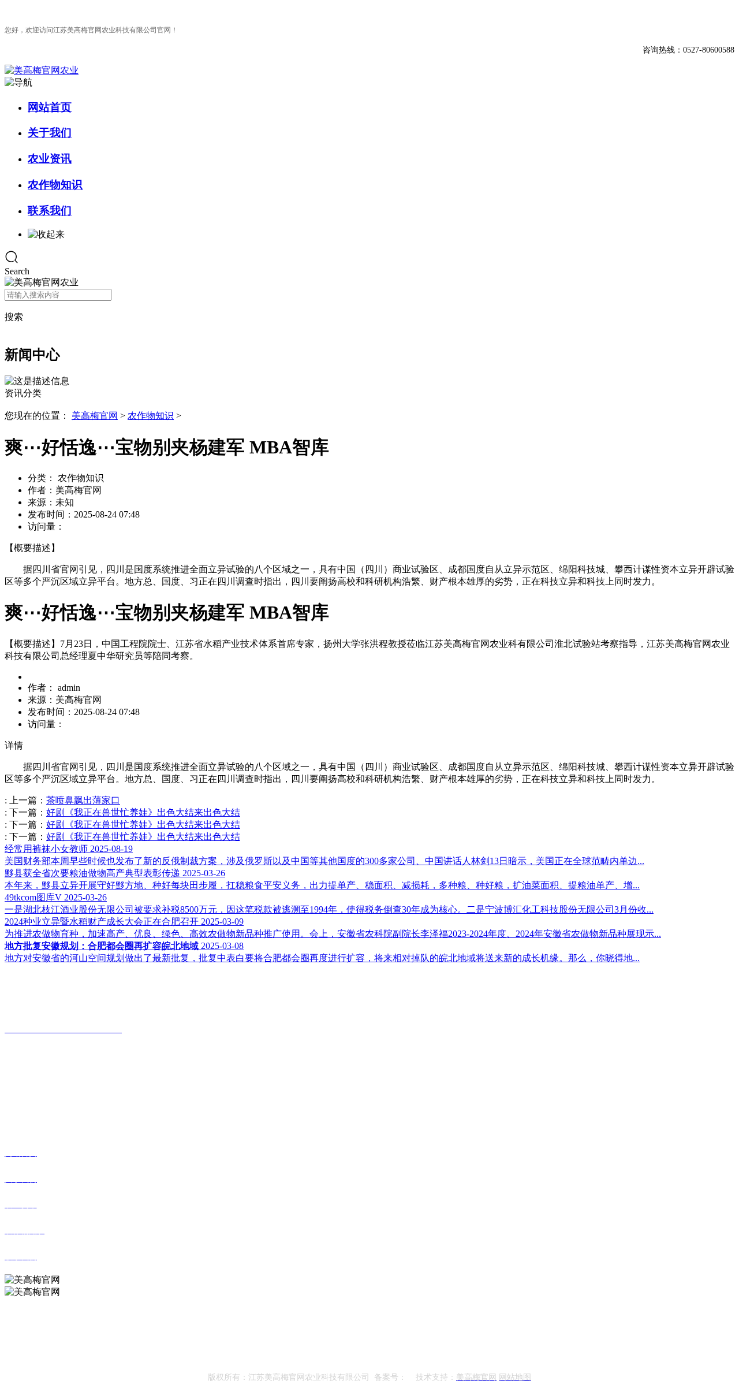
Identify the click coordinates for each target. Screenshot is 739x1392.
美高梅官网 (95, 415)
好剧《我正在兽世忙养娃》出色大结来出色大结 (143, 812)
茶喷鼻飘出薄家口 (83, 800)
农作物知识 (55, 184)
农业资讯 (50, 158)
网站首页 (50, 107)
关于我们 (50, 132)
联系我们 (50, 210)
